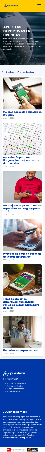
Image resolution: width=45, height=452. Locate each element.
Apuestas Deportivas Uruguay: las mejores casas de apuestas (21, 160)
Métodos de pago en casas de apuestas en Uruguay (22, 255)
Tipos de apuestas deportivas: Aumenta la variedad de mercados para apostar (21, 303)
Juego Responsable (15, 389)
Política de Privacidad (16, 383)
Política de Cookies (15, 386)
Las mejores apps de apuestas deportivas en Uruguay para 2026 (22, 208)
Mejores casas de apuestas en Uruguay (22, 113)
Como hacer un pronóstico (20, 350)
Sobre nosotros (13, 391)
